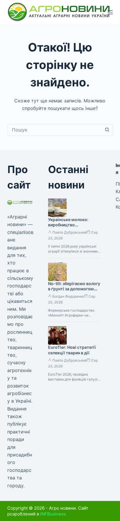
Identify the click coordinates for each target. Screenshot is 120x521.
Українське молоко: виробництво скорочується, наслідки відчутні (72, 228)
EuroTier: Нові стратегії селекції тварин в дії (72, 350)
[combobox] (55, 130)
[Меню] (110, 12)
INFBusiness (53, 514)
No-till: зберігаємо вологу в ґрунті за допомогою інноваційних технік (74, 289)
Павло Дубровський (69, 232)
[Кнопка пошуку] (106, 129)
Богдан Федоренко (68, 296)
